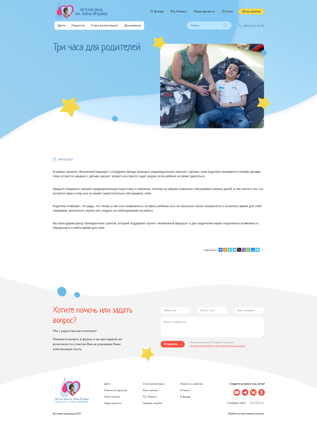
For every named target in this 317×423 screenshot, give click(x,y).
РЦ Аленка (179, 11)
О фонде (157, 11)
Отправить (171, 344)
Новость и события (191, 384)
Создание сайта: (237, 403)
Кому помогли (112, 397)
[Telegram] (234, 250)
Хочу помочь (251, 11)
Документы (132, 25)
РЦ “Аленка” (150, 397)
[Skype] (258, 250)
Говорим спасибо (152, 403)
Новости (78, 25)
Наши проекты (204, 11)
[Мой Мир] (253, 250)
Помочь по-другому (115, 390)
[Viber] (244, 250)
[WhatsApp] (248, 250)
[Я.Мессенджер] (230, 250)
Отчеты (227, 11)
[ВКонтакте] (221, 250)
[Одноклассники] (225, 250)
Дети (61, 25)
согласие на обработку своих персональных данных (217, 346)
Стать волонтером (104, 25)
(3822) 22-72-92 (253, 26)
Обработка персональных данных (246, 413)
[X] (239, 250)
